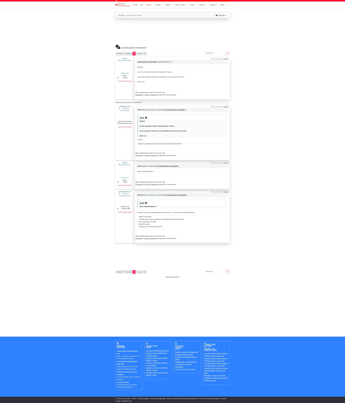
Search (139, 15)
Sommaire (121, 15)
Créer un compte (150, 95)
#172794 (226, 58)
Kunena (176, 277)
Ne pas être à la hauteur (123, 382)
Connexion (138, 95)
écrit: (142, 117)
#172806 (226, 192)
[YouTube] (116, 1)
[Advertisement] (172, 31)
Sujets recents (130, 15)
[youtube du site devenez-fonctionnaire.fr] (128, 102)
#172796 (226, 163)
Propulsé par (170, 277)
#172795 (226, 106)
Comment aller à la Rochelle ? (148, 62)
